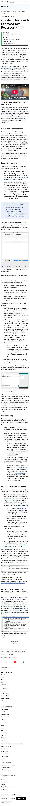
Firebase (3, 784)
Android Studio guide (6, 746)
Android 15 (4, 730)
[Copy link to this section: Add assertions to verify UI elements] (2, 278)
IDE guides (5, 13)
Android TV (4, 719)
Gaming (3, 691)
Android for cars (5, 716)
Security (3, 675)
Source (3, 677)
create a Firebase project (19, 608)
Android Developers (5, 11)
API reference (4, 751)
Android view (22, 508)
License (8, 794)
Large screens (4, 709)
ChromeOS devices (6, 714)
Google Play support (6, 767)
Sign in (26, 2)
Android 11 (3, 740)
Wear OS (3, 712)
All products (4, 789)
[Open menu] (2, 2)
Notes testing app (20, 473)
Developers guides (5, 749)
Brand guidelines (16, 794)
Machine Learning (5, 693)
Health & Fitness (5, 695)
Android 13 (3, 735)
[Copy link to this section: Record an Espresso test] (24, 129)
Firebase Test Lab (14, 599)
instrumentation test (22, 467)
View (2, 282)
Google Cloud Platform (7, 787)
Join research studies (6, 770)
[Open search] (19, 2)
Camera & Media (5, 698)
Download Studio (5, 753)
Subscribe (21, 798)
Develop (14, 11)
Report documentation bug (7, 765)
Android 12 (4, 737)
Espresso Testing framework (11, 68)
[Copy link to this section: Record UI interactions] (18, 163)
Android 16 (4, 728)
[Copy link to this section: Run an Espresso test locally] (27, 487)
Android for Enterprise (6, 672)
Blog (2, 682)
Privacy (3, 700)
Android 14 (4, 733)
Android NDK (4, 756)
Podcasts (3, 684)
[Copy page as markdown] (21, 27)
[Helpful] (11, 16)
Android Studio (6, 6)
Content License (17, 651)
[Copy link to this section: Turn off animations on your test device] (12, 104)
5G (2, 703)
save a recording (21, 118)
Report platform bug (6, 762)
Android (3, 670)
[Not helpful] (13, 16)
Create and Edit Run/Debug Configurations (13, 583)
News (2, 679)
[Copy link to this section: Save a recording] (14, 416)
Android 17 (4, 725)
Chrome (3, 782)
